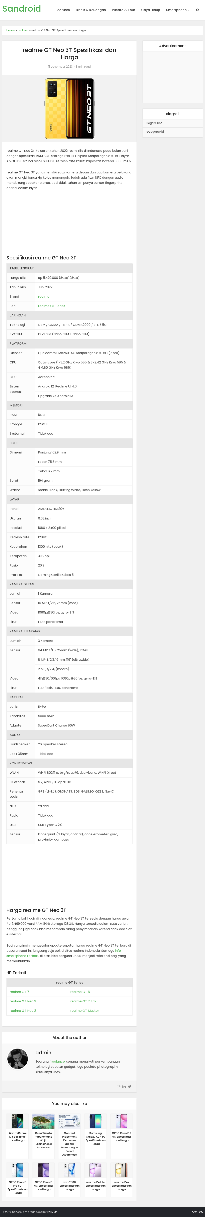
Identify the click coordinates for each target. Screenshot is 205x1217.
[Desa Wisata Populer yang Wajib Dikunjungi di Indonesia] (43, 1121)
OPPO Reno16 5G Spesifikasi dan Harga (43, 1185)
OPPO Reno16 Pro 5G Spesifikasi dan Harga (17, 1187)
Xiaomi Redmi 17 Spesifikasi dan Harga (17, 1136)
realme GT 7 (19, 992)
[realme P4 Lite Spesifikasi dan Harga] (95, 1170)
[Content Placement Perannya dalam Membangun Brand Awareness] (69, 1121)
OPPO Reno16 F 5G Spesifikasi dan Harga (121, 1136)
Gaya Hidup (150, 10)
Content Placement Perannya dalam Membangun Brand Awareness (69, 1144)
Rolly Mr (52, 1212)
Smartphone (176, 10)
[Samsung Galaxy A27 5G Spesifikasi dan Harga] (95, 1121)
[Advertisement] (69, 225)
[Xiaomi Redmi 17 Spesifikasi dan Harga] (17, 1121)
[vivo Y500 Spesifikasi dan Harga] (69, 1170)
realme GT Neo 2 (23, 1010)
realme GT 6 (80, 992)
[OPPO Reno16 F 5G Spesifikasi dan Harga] (122, 1121)
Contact (197, 1212)
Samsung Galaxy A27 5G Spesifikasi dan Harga (96, 1138)
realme (23, 30)
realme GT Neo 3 (23, 1001)
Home (10, 30)
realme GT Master (84, 1010)
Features (63, 10)
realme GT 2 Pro (83, 1001)
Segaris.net (154, 123)
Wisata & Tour (123, 10)
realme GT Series (51, 306)
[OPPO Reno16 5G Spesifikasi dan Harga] (43, 1170)
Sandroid (21, 9)
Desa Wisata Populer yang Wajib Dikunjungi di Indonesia (43, 1140)
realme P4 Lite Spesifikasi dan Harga (96, 1185)
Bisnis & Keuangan (91, 10)
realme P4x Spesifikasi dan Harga (122, 1185)
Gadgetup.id (155, 132)
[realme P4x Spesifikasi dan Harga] (122, 1170)
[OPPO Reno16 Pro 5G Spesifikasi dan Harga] (17, 1170)
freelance (57, 1061)
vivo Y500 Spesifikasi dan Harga (69, 1185)
